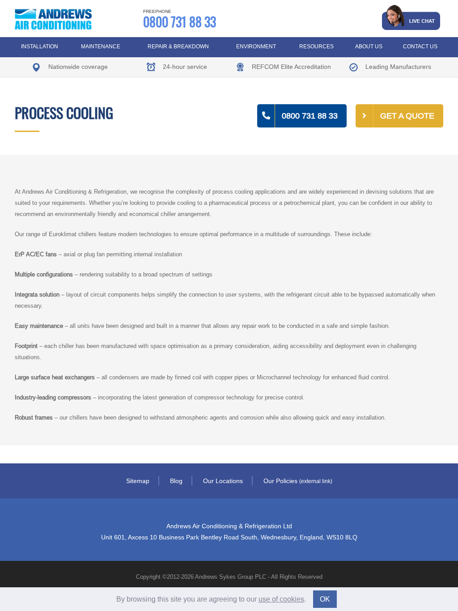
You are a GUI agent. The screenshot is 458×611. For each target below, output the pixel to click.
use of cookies (281, 599)
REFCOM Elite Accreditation (290, 66)
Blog (176, 480)
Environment (256, 46)
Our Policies (297, 480)
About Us (368, 46)
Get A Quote (407, 115)
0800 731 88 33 (179, 19)
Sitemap (137, 480)
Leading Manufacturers (397, 66)
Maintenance (100, 46)
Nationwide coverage (77, 66)
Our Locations (223, 480)
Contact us (420, 46)
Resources (316, 46)
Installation (39, 46)
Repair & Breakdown (178, 46)
